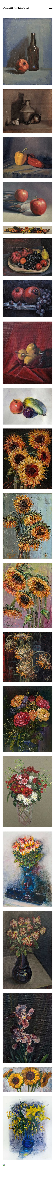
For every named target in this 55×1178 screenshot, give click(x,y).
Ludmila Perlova (16, 7)
